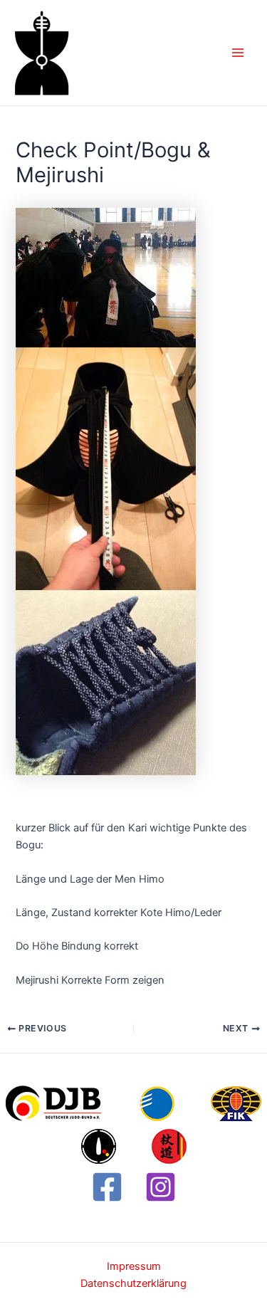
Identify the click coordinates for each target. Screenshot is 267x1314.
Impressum (134, 1266)
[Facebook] (107, 1187)
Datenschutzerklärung (133, 1283)
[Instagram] (161, 1187)
